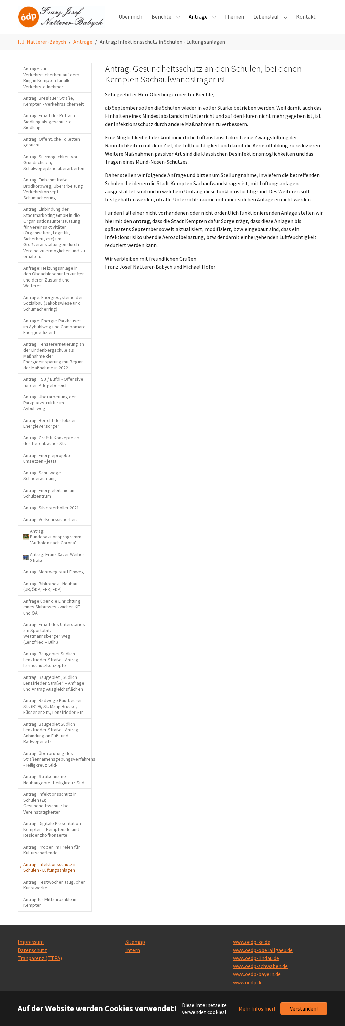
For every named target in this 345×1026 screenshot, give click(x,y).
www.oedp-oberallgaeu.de (263, 950)
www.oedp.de (248, 982)
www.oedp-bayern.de (257, 974)
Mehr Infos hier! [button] (257, 1008)
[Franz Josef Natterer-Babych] (61, 16)
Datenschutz (32, 950)
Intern (132, 950)
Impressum (31, 941)
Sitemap (135, 941)
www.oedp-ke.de (251, 941)
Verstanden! (304, 1008)
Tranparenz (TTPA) (40, 958)
